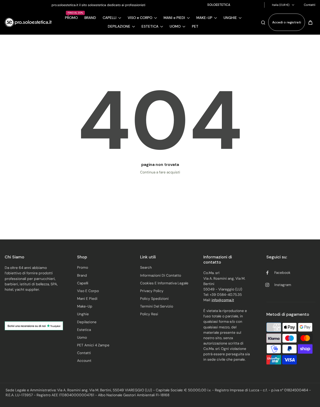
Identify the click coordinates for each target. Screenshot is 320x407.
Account (84, 360)
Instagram (282, 284)
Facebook (282, 272)
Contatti (309, 5)
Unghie (83, 314)
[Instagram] (256, 5)
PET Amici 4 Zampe (93, 345)
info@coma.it (223, 300)
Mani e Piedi (87, 298)
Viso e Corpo (88, 291)
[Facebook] (249, 5)
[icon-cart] (310, 22)
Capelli (82, 283)
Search (146, 267)
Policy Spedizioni (154, 298)
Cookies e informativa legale (164, 283)
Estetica (84, 329)
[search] (263, 22)
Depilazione (87, 322)
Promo (82, 267)
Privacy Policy (152, 291)
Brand (82, 275)
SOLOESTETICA (218, 5)
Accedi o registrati (286, 22)
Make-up (84, 306)
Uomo (82, 337)
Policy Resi (149, 314)
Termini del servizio (156, 306)
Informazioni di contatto (160, 275)
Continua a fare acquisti (160, 172)
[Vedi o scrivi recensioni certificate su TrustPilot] (34, 325)
